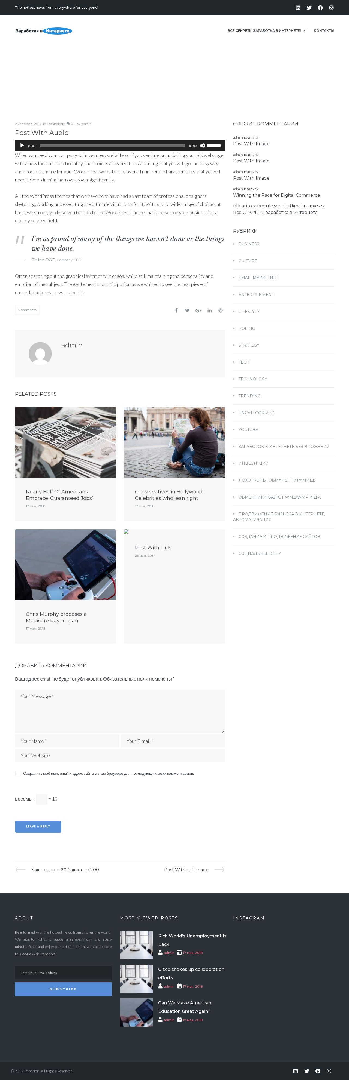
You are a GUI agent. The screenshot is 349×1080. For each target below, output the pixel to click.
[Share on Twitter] (187, 310)
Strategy (249, 345)
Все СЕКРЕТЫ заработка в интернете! (275, 212)
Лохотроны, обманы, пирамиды (278, 480)
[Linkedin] (298, 8)
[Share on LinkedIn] (209, 310)
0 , (72, 124)
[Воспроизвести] (22, 145)
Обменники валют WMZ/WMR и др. (280, 497)
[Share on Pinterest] (220, 310)
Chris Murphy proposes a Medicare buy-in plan (56, 617)
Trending (250, 395)
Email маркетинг (259, 277)
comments (27, 310)
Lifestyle (249, 311)
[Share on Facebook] (176, 310)
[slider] (214, 145)
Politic (247, 328)
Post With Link (153, 548)
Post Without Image (186, 869)
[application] (120, 145)
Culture (248, 261)
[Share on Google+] (198, 310)
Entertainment (256, 294)
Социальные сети (260, 553)
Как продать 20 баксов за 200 (65, 869)
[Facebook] (320, 8)
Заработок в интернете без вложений (284, 446)
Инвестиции (254, 463)
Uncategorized (257, 412)
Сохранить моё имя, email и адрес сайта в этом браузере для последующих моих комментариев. (108, 773)
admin (86, 124)
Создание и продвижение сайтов (279, 536)
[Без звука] (202, 145)
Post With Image (251, 143)
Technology (56, 124)
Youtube (248, 429)
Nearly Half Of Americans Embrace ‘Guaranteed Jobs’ (59, 495)
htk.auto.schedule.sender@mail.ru (271, 205)
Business (249, 244)
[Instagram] (331, 8)
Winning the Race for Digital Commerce (276, 195)
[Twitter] (309, 8)
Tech (244, 362)
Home (295, 71)
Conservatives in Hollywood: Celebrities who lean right (169, 495)
